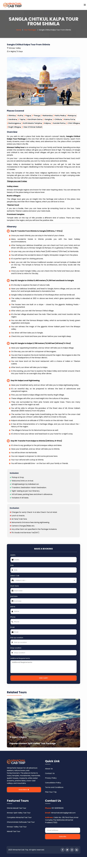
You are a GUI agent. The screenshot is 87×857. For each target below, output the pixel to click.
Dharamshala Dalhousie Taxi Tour (21, 822)
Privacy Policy (51, 778)
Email (12, 627)
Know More (23, 790)
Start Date (14, 586)
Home (18, 30)
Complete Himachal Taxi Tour (19, 817)
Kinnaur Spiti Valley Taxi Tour (19, 813)
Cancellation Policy (53, 782)
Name (12, 606)
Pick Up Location (16, 637)
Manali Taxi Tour (13, 831)
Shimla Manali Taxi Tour (16, 808)
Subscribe (62, 836)
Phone (12, 617)
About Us (49, 768)
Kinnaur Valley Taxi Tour (17, 827)
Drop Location (15, 648)
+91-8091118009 (57, 808)
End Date (14, 596)
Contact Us (50, 773)
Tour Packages (30, 30)
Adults (12, 555)
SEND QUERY (43, 678)
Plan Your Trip (51, 792)
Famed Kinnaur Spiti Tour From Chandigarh (57, 743)
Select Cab (14, 575)
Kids (12, 565)
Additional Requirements (20, 658)
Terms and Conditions (54, 787)
